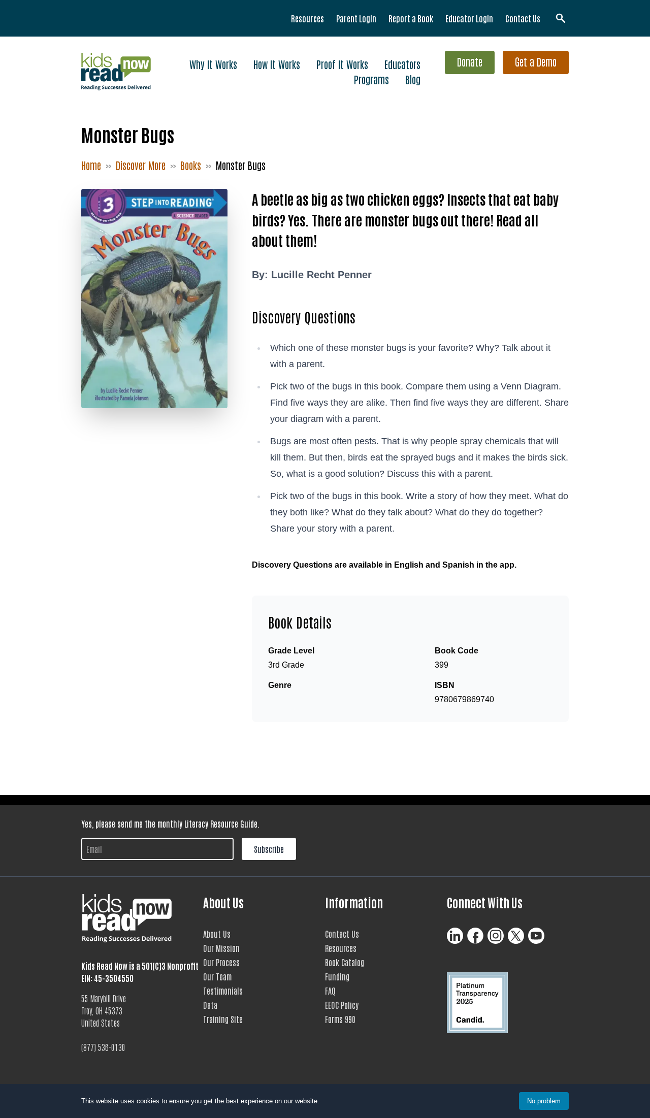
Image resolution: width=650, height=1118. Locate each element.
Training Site (223, 1019)
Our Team (217, 976)
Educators (402, 64)
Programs (371, 79)
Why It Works (213, 64)
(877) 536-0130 (103, 1047)
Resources (307, 18)
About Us (217, 934)
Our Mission (221, 948)
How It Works (276, 64)
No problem (544, 1101)
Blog (412, 79)
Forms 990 (340, 1019)
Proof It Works (342, 64)
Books (190, 165)
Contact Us (522, 18)
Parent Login (356, 18)
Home (91, 165)
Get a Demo (536, 61)
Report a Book (410, 18)
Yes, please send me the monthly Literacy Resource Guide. (170, 823)
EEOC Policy (342, 1005)
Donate (469, 61)
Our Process (221, 962)
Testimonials (223, 990)
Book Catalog (344, 962)
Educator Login (469, 18)
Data (210, 1005)
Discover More (141, 165)
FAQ (330, 990)
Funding (337, 976)
